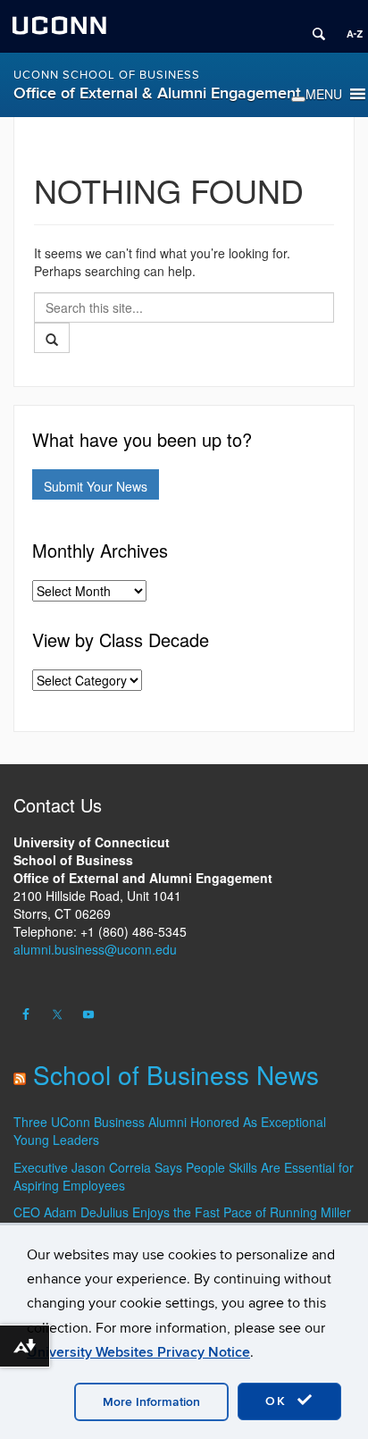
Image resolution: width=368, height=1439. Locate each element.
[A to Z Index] (348, 27)
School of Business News (176, 1074)
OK (278, 1401)
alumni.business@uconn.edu (95, 949)
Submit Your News (95, 486)
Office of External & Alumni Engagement (157, 93)
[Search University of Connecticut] (312, 27)
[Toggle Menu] (298, 99)
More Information (151, 1402)
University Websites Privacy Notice (138, 1352)
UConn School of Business (106, 75)
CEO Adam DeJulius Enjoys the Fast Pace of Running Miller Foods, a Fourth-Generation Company (182, 1221)
